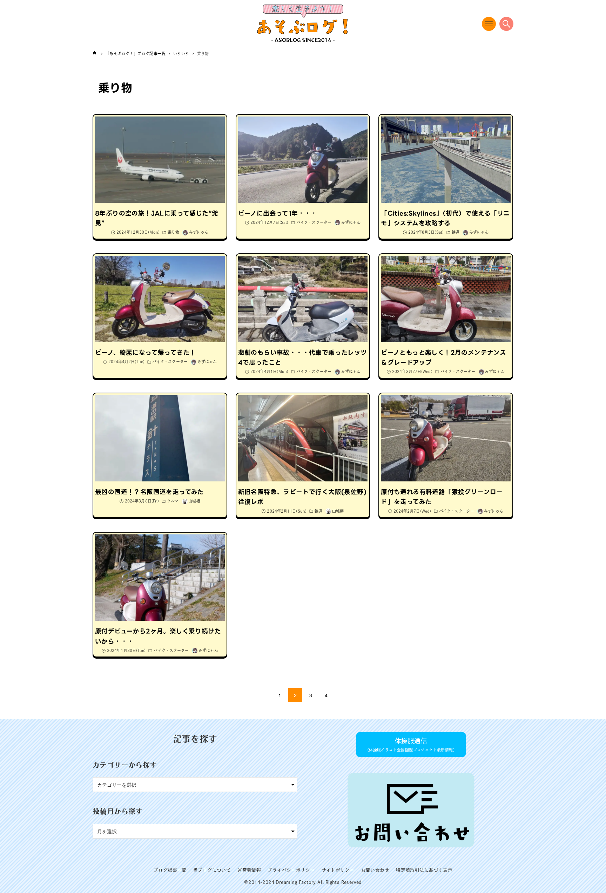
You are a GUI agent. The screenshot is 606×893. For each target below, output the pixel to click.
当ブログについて (212, 870)
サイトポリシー (338, 870)
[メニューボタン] (489, 24)
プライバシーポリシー (291, 870)
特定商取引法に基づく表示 (424, 870)
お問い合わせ (375, 870)
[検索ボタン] (506, 24)
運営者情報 (249, 870)
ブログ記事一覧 (170, 870)
